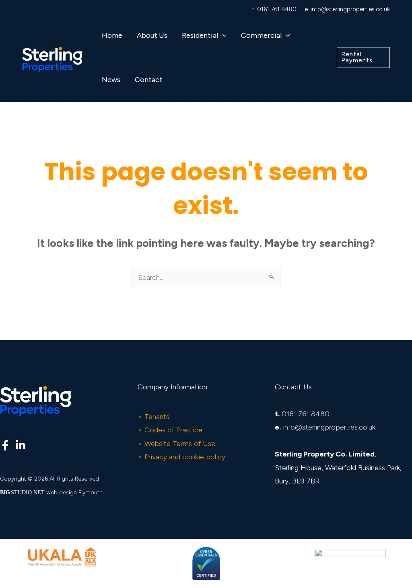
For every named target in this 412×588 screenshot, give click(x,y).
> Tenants (153, 416)
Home (112, 35)
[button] (222, 35)
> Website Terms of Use (176, 443)
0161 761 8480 (277, 9)
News (111, 79)
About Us (152, 35)
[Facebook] (5, 445)
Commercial (261, 35)
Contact (149, 79)
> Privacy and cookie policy (181, 456)
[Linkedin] (20, 445)
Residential (200, 35)
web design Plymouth (74, 492)
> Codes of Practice (170, 430)
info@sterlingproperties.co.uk (350, 9)
